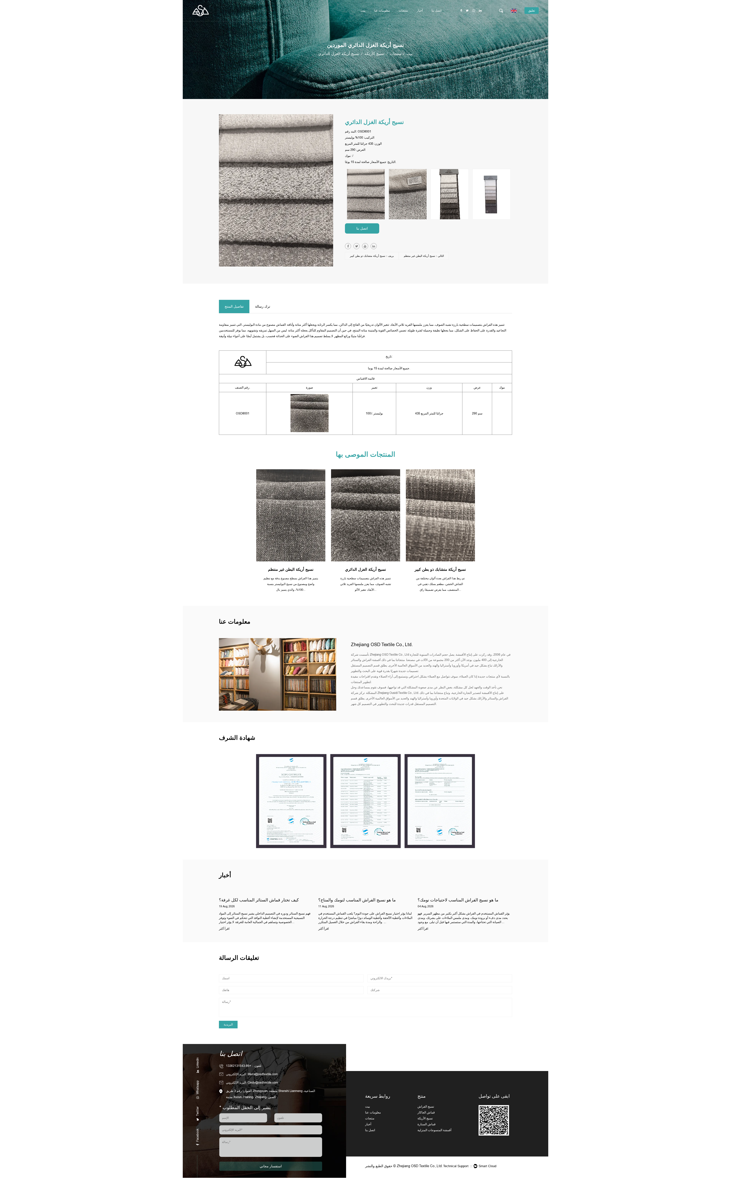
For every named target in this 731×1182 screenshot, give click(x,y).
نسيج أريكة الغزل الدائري (365, 569)
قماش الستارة (426, 1124)
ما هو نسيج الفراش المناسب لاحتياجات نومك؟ (358, 900)
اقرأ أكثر (224, 929)
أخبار (420, 10)
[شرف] (291, 801)
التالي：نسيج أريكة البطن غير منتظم (424, 256)
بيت (363, 10)
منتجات (403, 10)
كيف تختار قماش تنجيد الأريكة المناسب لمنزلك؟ (460, 900)
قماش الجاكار (426, 1112)
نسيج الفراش (425, 1106)
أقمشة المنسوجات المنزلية (434, 1130)
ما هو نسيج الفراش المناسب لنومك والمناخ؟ (257, 900)
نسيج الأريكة (374, 54)
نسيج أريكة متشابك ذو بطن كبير (440, 569)
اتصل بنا (436, 10)
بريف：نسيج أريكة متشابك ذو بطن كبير (372, 256)
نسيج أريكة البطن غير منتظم (291, 569)
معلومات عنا (382, 10)
